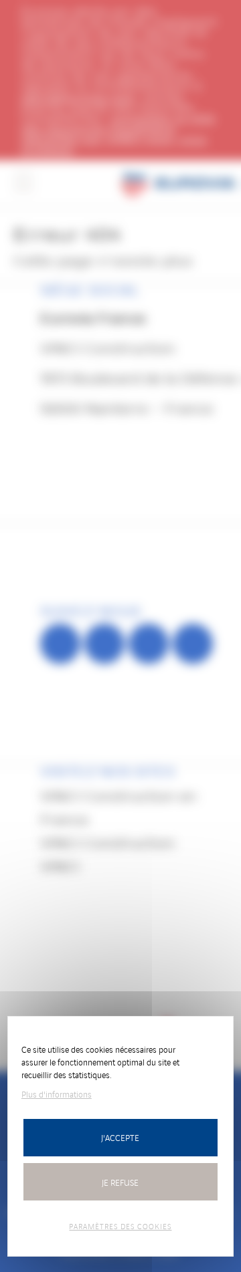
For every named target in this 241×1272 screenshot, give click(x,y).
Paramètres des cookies (120, 1226)
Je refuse (120, 1182)
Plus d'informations (56, 1094)
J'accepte (120, 1137)
